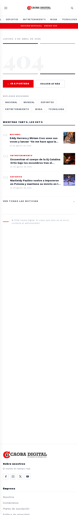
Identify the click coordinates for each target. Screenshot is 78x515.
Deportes (12, 19)
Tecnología (56, 109)
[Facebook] (6, 476)
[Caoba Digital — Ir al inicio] (39, 8)
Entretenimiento (34, 19)
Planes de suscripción (16, 508)
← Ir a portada (18, 83)
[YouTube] (27, 476)
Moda (53, 19)
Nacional (11, 102)
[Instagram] (13, 476)
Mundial (29, 102)
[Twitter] (20, 476)
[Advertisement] (39, 50)
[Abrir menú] (6, 8)
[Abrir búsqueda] (72, 8)
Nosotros (8, 497)
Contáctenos (11, 502)
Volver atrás (50, 84)
